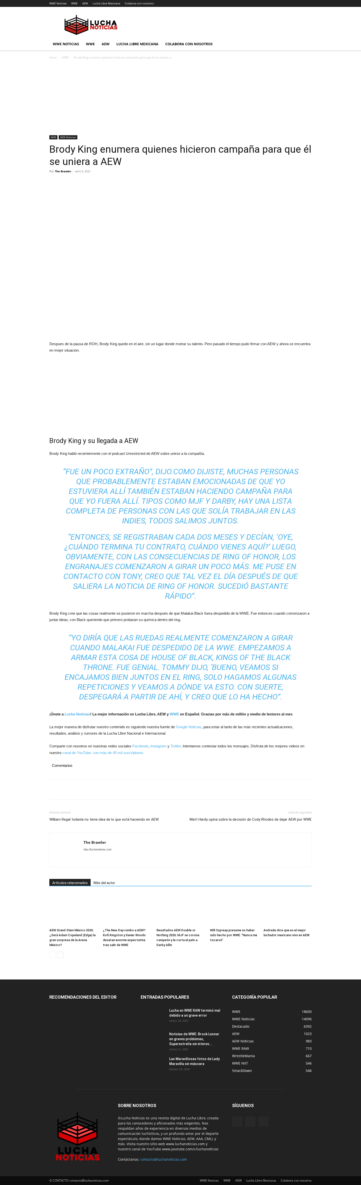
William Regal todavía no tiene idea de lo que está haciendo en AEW (104, 819)
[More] (100, 182)
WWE (74, 3)
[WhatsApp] (88, 182)
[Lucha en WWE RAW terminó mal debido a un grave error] (153, 1016)
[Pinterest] (77, 182)
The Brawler (63, 171)
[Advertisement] (180, 98)
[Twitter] (65, 182)
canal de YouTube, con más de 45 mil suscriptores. (102, 753)
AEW (85, 3)
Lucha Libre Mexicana (106, 3)
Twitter (175, 746)
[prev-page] (52, 955)
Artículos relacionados (70, 883)
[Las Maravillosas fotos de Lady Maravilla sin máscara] (153, 1065)
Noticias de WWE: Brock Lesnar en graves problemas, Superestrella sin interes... (194, 1039)
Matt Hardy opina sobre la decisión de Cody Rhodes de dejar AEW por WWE (251, 819)
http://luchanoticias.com (97, 849)
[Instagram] (250, 1121)
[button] (306, 44)
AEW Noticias (68, 137)
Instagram (158, 746)
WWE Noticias (58, 3)
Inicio (52, 57)
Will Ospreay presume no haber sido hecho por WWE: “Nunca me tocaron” (233, 935)
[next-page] (60, 955)
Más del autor (104, 883)
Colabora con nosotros (139, 3)
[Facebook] (54, 182)
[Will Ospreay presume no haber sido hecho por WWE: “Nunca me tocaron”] (234, 909)
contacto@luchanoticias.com (163, 1159)
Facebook (140, 746)
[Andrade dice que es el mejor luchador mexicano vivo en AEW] (288, 909)
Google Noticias (188, 727)
